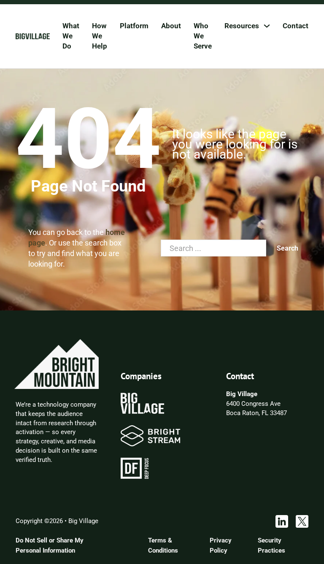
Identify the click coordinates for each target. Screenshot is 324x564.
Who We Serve (203, 36)
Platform (134, 26)
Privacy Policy (221, 545)
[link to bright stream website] (150, 435)
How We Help (99, 36)
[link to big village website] (142, 403)
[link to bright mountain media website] (56, 363)
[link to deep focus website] (134, 468)
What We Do (70, 36)
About (171, 26)
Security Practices (271, 545)
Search (287, 248)
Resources (241, 26)
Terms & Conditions (163, 545)
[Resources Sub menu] (266, 25)
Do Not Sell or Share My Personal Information (50, 545)
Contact (295, 26)
